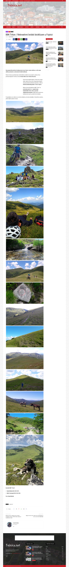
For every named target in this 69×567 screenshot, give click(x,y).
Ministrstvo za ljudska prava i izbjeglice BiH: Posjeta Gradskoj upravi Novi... (51, 53)
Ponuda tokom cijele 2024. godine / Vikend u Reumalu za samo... (37, 553)
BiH (9, 31)
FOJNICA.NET (11, 504)
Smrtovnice (33, 560)
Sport (32, 27)
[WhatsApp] (21, 39)
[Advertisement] (34, 17)
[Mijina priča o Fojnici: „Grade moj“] (60, 43)
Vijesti (13, 27)
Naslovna (8, 27)
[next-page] (48, 69)
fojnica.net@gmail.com (16, 553)
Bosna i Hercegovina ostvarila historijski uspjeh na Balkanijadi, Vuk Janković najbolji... (51, 64)
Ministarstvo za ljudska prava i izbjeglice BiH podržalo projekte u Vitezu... (51, 59)
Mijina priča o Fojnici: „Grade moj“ (51, 41)
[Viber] (26, 39)
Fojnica (47, 49)
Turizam (37, 27)
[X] (16, 39)
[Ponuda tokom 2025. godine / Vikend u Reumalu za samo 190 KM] (28, 548)
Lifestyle (48, 27)
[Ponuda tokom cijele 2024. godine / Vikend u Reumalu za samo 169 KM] (28, 554)
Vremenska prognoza (27, 0)
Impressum (21, 0)
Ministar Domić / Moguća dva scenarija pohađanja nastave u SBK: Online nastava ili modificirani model (13, 516)
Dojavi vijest (33, 0)
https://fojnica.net (15, 524)
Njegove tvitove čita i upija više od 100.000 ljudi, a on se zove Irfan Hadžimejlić (34, 516)
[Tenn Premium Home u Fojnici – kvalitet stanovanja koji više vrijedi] (60, 48)
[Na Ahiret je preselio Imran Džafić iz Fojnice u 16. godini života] (28, 559)
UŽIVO (43, 27)
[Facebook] (62, 1)
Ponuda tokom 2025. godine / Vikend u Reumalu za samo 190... (37, 547)
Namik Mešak (11, 36)
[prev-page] (46, 69)
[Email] (24, 39)
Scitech (26, 27)
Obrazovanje (20, 27)
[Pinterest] (19, 39)
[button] (62, 27)
